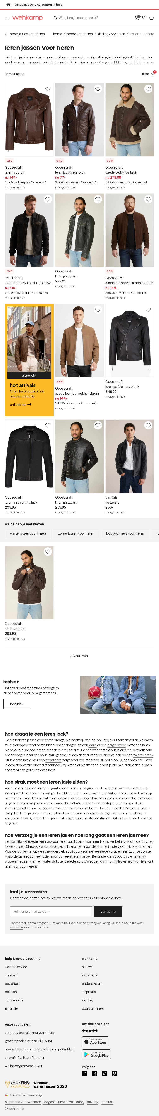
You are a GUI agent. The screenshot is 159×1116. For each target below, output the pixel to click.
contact (11, 975)
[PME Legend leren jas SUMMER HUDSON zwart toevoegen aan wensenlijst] (48, 199)
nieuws (87, 967)
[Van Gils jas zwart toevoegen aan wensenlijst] (148, 425)
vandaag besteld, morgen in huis (29, 1033)
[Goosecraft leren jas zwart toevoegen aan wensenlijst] (98, 199)
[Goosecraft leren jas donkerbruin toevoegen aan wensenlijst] (98, 89)
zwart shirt (53, 760)
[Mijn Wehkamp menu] (138, 18)
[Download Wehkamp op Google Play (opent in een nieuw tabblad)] (96, 1058)
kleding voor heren (111, 34)
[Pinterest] (114, 1073)
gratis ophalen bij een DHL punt (28, 1041)
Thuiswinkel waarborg (26, 1095)
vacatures (89, 975)
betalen (11, 992)
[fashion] (118, 695)
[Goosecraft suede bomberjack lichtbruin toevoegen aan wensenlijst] (98, 310)
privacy (92, 1102)
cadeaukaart (92, 983)
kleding (87, 1000)
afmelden (16, 927)
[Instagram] (84, 1073)
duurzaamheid (93, 1008)
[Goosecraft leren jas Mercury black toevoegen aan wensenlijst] (148, 310)
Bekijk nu (16, 704)
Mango (104, 62)
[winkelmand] (151, 18)
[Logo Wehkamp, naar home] (26, 18)
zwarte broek (143, 755)
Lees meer (146, 62)
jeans (92, 745)
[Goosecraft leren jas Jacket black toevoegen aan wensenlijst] (48, 425)
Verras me (108, 911)
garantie (11, 1008)
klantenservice (16, 967)
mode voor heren (80, 34)
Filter (148, 73)
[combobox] (91, 18)
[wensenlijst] (145, 18)
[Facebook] (94, 1073)
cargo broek (116, 745)
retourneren (14, 1000)
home (57, 34)
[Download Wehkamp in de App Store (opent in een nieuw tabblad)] (96, 1045)
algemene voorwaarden (23, 1102)
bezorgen (12, 983)
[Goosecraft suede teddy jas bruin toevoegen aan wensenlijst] (148, 89)
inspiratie (89, 992)
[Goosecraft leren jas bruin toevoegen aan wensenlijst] (48, 89)
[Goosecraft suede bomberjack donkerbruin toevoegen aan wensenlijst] (148, 199)
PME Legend (123, 62)
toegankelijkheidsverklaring (63, 1102)
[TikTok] (104, 1073)
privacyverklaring (98, 923)
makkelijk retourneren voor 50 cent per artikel (39, 1049)
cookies (107, 1102)
